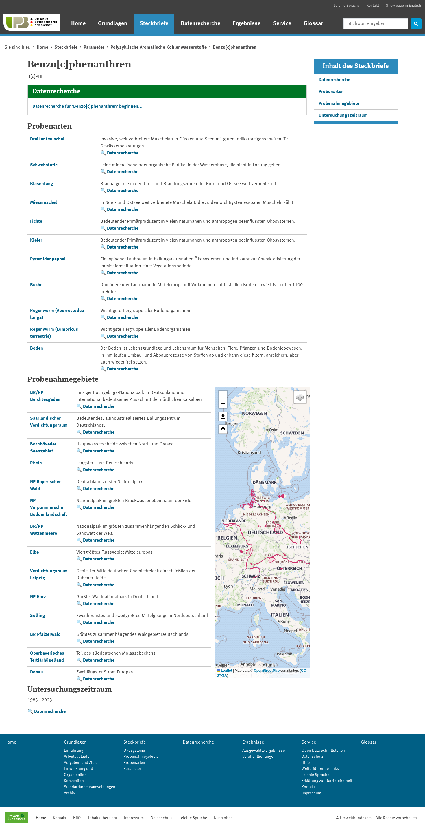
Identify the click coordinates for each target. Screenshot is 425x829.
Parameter (94, 47)
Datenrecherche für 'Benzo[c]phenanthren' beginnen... (87, 106)
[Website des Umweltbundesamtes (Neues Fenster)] (16, 818)
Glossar (313, 24)
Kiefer (36, 240)
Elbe (34, 552)
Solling (37, 615)
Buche (36, 285)
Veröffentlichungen (259, 757)
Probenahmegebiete (339, 103)
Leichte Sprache (347, 6)
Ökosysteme (134, 750)
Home (78, 24)
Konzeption (74, 781)
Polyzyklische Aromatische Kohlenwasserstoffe (158, 47)
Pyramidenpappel (48, 259)
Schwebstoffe (44, 165)
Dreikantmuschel (47, 139)
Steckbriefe (154, 24)
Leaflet (226, 670)
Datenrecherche (200, 24)
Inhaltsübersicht (102, 818)
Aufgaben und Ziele (80, 763)
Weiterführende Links (320, 769)
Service (282, 24)
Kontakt (373, 6)
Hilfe (306, 763)
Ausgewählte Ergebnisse (263, 750)
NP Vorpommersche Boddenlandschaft (48, 508)
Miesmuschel (43, 202)
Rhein (36, 463)
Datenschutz (312, 757)
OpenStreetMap (267, 670)
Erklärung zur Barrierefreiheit (327, 781)
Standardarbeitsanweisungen (89, 787)
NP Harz (38, 597)
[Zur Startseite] (31, 22)
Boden (36, 348)
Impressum (311, 793)
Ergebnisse (246, 24)
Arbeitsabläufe (76, 757)
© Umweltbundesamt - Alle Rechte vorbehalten (376, 818)
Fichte (36, 221)
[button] (223, 395)
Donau (36, 672)
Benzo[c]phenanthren (234, 47)
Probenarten (331, 92)
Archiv (69, 793)
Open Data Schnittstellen (323, 750)
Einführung (73, 750)
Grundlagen (112, 24)
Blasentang (41, 184)
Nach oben (223, 818)
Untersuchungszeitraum (343, 115)
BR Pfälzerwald (45, 634)
